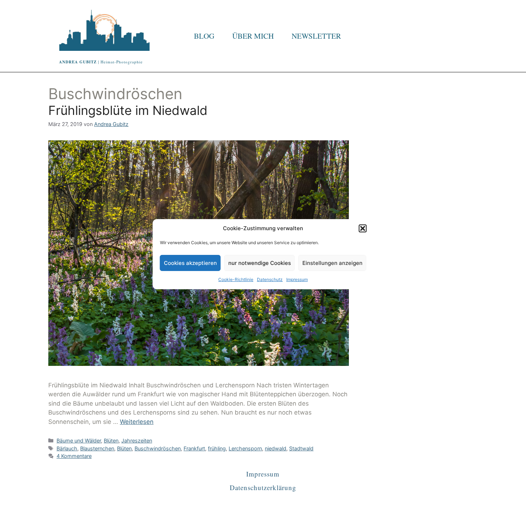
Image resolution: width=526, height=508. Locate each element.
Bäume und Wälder (79, 440)
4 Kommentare (74, 456)
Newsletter (316, 35)
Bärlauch (67, 448)
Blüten (111, 440)
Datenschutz (270, 279)
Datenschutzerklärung (263, 487)
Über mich (253, 35)
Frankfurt (194, 448)
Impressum (297, 279)
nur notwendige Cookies (259, 263)
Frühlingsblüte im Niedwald (128, 110)
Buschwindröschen (158, 448)
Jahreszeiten (136, 440)
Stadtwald (301, 448)
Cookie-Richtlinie (235, 279)
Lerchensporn (245, 448)
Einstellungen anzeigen (332, 263)
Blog (204, 35)
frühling (217, 448)
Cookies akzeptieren (190, 263)
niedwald (275, 448)
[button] (362, 228)
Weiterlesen (137, 421)
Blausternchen (97, 448)
